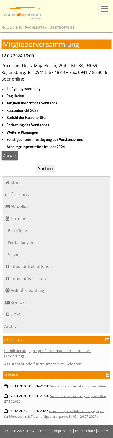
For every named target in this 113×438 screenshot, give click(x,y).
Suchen (45, 168)
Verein (13, 254)
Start (15, 182)
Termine (19, 218)
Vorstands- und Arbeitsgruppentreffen (78, 386)
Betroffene (17, 230)
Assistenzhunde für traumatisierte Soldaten (42, 363)
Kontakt (18, 302)
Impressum (63, 430)
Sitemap (44, 430)
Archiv (10, 326)
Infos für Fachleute (29, 278)
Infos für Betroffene (30, 266)
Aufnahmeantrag (27, 290)
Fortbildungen (20, 242)
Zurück (10, 155)
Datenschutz (85, 430)
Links (15, 314)
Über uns (20, 194)
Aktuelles (19, 206)
